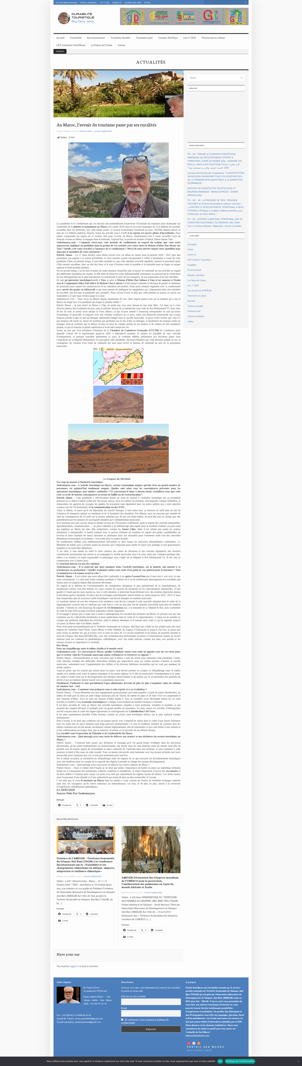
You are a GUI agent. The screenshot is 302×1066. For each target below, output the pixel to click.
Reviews (191, 300)
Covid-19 (191, 254)
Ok (220, 1061)
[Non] (298, 1061)
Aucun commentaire (103, 131)
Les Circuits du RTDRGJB (199, 290)
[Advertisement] (216, 116)
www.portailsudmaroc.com (197, 1035)
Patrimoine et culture (213, 37)
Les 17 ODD (104, 3)
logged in (74, 966)
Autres (147, 3)
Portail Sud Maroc (88, 3)
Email (124, 1008)
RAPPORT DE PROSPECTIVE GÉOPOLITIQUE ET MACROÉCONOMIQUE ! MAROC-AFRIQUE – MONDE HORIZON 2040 (212, 192)
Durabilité (117, 3)
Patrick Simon (86, 131)
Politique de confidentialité (240, 1061)
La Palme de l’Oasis (101, 45)
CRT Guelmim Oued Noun (66, 3)
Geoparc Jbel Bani (133, 3)
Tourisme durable (120, 37)
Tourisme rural (144, 37)
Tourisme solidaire (195, 316)
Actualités (192, 244)
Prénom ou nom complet (133, 996)
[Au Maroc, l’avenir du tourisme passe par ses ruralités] (118, 93)
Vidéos (190, 321)
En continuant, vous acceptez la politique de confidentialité (145, 1021)
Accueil (60, 37)
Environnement (96, 37)
